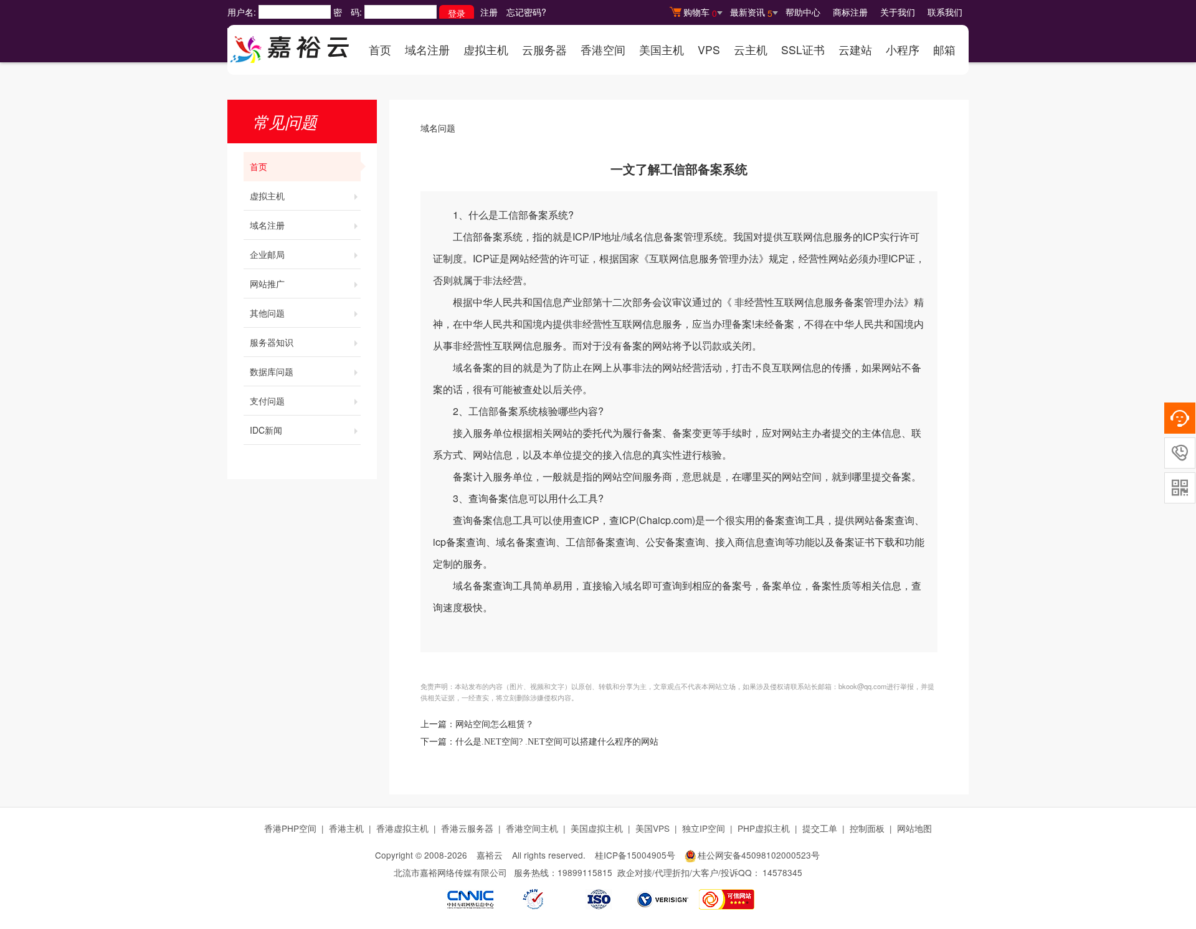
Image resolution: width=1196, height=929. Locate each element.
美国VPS (652, 828)
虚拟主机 (485, 49)
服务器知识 (271, 342)
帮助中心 (802, 12)
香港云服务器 (467, 828)
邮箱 (944, 49)
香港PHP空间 (290, 828)
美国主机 (661, 49)
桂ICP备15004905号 (635, 855)
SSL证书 (803, 49)
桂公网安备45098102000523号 (759, 855)
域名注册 (427, 49)
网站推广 (267, 283)
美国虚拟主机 (597, 828)
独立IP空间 (703, 828)
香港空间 (603, 49)
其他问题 (267, 313)
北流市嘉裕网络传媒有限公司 (450, 872)
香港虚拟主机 (402, 828)
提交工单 (819, 828)
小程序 (902, 49)
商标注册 (850, 12)
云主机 (750, 49)
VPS (709, 49)
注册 (489, 12)
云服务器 (544, 49)
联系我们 (945, 12)
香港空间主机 (532, 828)
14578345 (782, 872)
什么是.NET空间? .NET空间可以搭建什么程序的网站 (556, 741)
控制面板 (867, 828)
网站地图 (914, 828)
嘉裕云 (490, 855)
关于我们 (897, 12)
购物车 (700, 12)
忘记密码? (526, 12)
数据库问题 (271, 371)
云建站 (855, 49)
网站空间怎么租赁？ (494, 724)
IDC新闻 (266, 430)
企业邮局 (267, 254)
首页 (380, 49)
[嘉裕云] (289, 45)
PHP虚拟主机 (764, 828)
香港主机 (346, 828)
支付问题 (267, 400)
